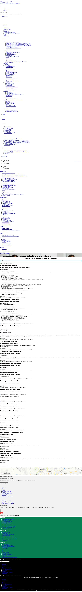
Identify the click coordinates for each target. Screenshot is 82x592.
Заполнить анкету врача (7, 491)
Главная (1, 253)
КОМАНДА (6, 27)
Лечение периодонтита (7, 521)
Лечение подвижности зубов (12, 87)
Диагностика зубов (6, 544)
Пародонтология (7, 65)
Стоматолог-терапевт (6, 549)
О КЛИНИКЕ (4, 25)
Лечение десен (9, 77)
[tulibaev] (12, 297)
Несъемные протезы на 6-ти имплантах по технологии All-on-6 (18, 44)
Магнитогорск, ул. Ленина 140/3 (8, 502)
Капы (7, 58)
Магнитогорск (7, 9)
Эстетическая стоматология (7, 545)
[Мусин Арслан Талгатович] (6, 263)
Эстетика (6, 97)
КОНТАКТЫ (6, 36)
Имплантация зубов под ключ (12, 47)
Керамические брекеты (11, 107)
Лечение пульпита (10, 88)
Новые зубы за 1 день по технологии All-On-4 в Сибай (16, 61)
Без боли (6, 108)
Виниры (6, 63)
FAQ (5, 34)
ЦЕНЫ (3, 114)
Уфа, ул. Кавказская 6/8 (6, 501)
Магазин (4, 495)
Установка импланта (6, 532)
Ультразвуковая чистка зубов (12, 98)
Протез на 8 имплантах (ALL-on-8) (9, 537)
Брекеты (8, 104)
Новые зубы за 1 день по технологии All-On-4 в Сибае (12, 174)
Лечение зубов (7, 82)
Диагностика (6, 153)
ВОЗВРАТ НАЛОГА (7, 29)
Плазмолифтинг (9, 67)
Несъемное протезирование (12, 51)
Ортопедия (4, 191)
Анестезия (8, 109)
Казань (5, 10)
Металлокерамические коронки (12, 56)
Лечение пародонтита (10, 69)
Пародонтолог (5, 547)
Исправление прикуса (10, 103)
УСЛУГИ (4, 38)
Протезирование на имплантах (12, 42)
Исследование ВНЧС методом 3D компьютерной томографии (16, 151)
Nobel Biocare (5, 533)
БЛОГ (5, 35)
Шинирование (9, 76)
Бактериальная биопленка (11, 70)
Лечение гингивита (10, 79)
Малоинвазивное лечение (11, 89)
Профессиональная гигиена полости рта (14, 99)
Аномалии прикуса (10, 102)
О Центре (4, 487)
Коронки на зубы (9, 55)
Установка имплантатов (10, 46)
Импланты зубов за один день (10, 144)
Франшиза (4, 494)
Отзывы (3, 490)
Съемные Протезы (9, 62)
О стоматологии (6, 253)
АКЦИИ (3, 119)
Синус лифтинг (9, 96)
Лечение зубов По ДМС (7, 520)
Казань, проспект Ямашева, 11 (8, 503)
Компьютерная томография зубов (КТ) (9, 557)
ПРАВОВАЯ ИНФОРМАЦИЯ (9, 32)
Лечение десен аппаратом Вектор (13, 80)
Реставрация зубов (10, 83)
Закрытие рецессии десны (11, 72)
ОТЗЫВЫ (6, 30)
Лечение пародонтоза (10, 66)
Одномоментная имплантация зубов (13, 48)
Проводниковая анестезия (11, 110)
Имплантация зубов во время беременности (13, 138)
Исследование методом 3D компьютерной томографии (15, 150)
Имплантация (7, 41)
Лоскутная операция (10, 74)
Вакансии (4, 492)
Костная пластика (9, 95)
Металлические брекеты (11, 106)
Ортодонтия (6, 100)
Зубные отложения (6, 201)
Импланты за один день (7, 539)
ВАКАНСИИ (6, 31)
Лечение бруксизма (10, 53)
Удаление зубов (9, 92)
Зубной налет (8, 68)
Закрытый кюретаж (10, 73)
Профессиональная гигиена (8, 519)
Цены (3, 489)
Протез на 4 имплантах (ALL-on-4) (8, 536)
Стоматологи (4, 488)
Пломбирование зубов (10, 86)
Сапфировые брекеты (10, 105)
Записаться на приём (77, 161)
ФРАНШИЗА (4, 156)
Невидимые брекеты (6, 245)
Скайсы (7, 57)
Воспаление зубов (9, 84)
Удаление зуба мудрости (11, 93)
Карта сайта (4, 573)
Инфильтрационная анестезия (12, 111)
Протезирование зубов (10, 60)
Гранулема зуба (9, 81)
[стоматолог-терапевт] (4, 449)
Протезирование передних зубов (13, 52)
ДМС (5, 28)
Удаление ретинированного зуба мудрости (15, 94)
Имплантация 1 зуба (6, 535)
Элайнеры (8, 101)
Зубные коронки (9, 59)
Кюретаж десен (9, 78)
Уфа (5, 8)
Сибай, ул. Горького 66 (6, 500)
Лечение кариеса (7, 126)
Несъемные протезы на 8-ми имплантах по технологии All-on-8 (18, 45)
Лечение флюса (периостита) (8, 210)
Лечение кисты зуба (10, 90)
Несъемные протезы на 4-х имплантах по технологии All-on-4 (18, 43)
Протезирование (7, 50)
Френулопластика (9, 75)
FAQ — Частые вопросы (7, 493)
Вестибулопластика (10, 71)
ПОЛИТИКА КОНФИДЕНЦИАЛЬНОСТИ (12, 33)
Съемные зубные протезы (11, 54)
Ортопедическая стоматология (8, 546)
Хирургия (6, 91)
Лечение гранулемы (6, 523)
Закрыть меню (3, 252)
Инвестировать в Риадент (7, 496)
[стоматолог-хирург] (4, 437)
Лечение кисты (5, 524)
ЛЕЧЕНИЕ (4, 123)
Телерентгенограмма (8, 152)
